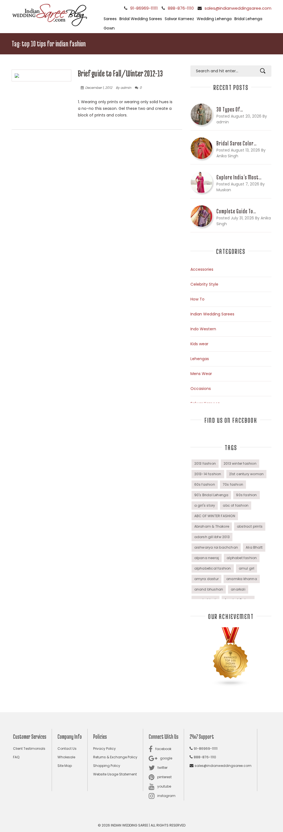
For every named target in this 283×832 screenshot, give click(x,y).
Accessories (201, 269)
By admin (123, 87)
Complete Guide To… (236, 211)
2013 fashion (205, 463)
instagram (166, 795)
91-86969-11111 (144, 8)
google (166, 758)
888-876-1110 (181, 8)
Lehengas (199, 358)
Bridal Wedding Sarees (140, 19)
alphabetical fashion (212, 568)
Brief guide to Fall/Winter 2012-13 (120, 73)
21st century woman (246, 474)
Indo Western (203, 329)
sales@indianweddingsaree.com (238, 8)
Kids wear (199, 344)
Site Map (64, 765)
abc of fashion (235, 505)
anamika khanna (241, 578)
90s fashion (246, 495)
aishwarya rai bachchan (216, 547)
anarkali (238, 589)
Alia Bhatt (254, 547)
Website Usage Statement (115, 774)
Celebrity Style (204, 284)
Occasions (200, 388)
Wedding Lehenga (214, 19)
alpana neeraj (206, 557)
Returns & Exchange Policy (115, 757)
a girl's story (204, 505)
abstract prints (250, 526)
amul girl (247, 568)
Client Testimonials (29, 748)
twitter (162, 767)
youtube (164, 786)
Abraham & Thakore (211, 526)
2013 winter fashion (240, 463)
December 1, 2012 (98, 87)
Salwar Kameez (179, 19)
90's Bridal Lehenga (211, 495)
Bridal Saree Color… (236, 143)
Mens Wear (201, 373)
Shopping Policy (106, 765)
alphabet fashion (242, 557)
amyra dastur (206, 578)
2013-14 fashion (207, 474)
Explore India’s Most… (239, 177)
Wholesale (66, 757)
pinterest (164, 777)
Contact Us (67, 748)
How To (197, 299)
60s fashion (204, 484)
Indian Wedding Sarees (212, 314)
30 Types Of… (229, 109)
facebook (163, 748)
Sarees (110, 19)
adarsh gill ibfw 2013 (212, 537)
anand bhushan (208, 589)
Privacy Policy (104, 748)
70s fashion (233, 484)
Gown (109, 28)
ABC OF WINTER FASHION (214, 516)
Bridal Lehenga (248, 19)
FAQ (16, 757)
